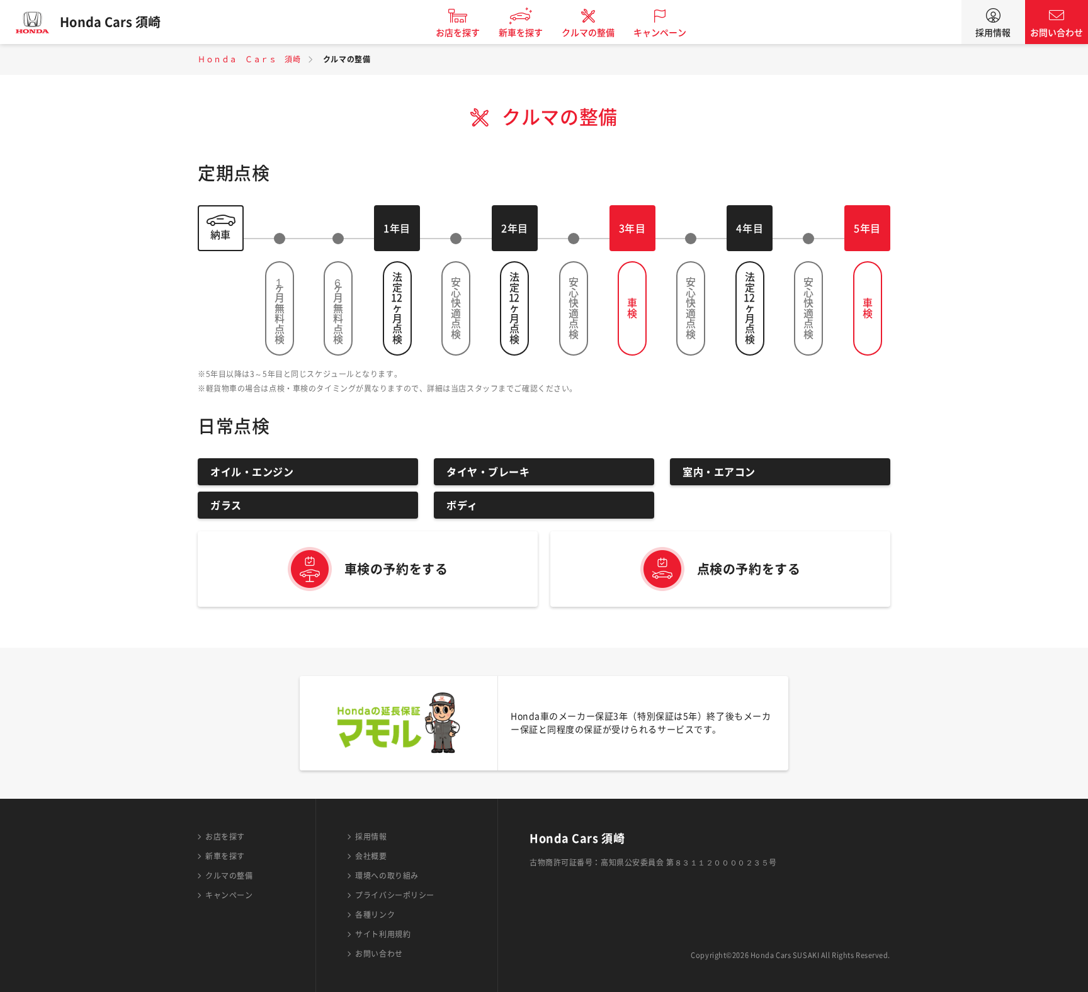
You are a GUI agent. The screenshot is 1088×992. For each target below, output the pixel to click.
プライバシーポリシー (394, 895)
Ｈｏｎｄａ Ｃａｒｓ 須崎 (249, 59)
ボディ (462, 505)
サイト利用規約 (383, 934)
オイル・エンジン (251, 472)
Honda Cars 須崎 (110, 22)
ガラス (226, 505)
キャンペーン (659, 32)
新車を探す (521, 32)
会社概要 (371, 856)
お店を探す (458, 32)
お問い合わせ (1056, 32)
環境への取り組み (386, 875)
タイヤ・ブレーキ (488, 472)
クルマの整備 (588, 32)
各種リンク (375, 914)
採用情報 (993, 32)
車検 (632, 308)
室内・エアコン (719, 472)
